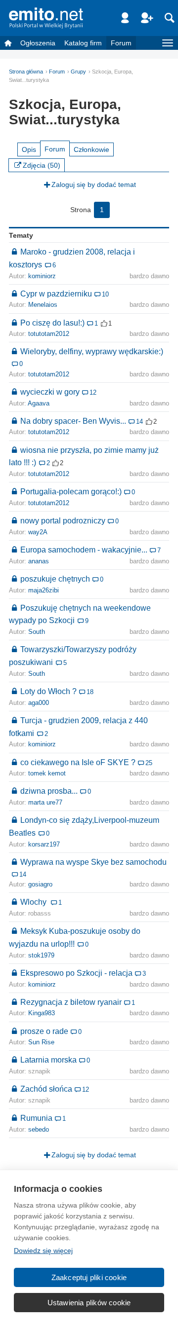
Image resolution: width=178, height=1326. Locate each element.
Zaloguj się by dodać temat (93, 184)
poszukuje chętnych (55, 578)
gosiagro (40, 884)
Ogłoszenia (37, 43)
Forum (121, 43)
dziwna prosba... (49, 790)
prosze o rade (44, 1031)
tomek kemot (47, 773)
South (36, 631)
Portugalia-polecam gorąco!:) (71, 491)
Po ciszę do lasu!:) (52, 322)
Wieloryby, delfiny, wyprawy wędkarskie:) (91, 351)
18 (90, 692)
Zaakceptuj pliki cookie (89, 1277)
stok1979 (41, 955)
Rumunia (36, 1117)
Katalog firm (83, 43)
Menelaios (42, 304)
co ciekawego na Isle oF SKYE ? (77, 762)
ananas (38, 561)
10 (105, 294)
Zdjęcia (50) (41, 165)
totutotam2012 (48, 334)
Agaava (38, 403)
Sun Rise (41, 1042)
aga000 (38, 703)
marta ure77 (45, 802)
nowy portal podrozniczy (62, 520)
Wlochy (34, 901)
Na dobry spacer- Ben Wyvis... (73, 420)
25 (148, 763)
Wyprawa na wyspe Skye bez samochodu (93, 861)
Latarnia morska (48, 1059)
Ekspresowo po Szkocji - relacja (76, 972)
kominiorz (42, 276)
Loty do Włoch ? (48, 691)
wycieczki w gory (50, 391)
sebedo (38, 1129)
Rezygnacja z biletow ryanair (71, 1001)
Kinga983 (41, 1013)
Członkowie (91, 149)
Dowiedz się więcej (43, 1250)
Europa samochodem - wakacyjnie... (83, 549)
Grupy (78, 71)
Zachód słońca (46, 1088)
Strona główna (26, 71)
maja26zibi (43, 590)
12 (92, 392)
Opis (29, 149)
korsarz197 (44, 844)
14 (139, 421)
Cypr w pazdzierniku (56, 293)
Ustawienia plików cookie (89, 1302)
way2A (37, 532)
